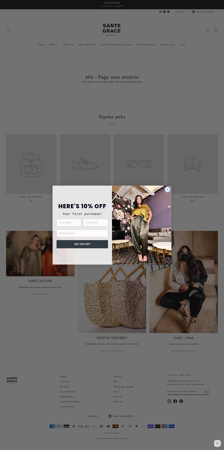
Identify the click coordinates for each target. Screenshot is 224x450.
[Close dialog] (167, 189)
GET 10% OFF (82, 244)
